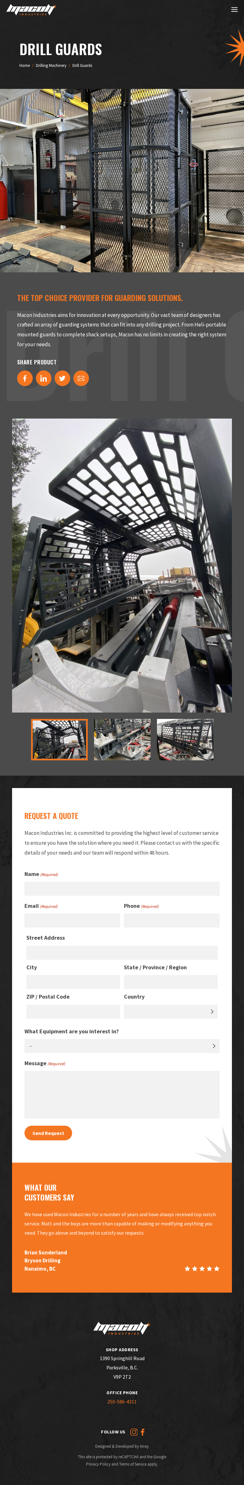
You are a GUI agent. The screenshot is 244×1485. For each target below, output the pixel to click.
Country (134, 996)
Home (24, 65)
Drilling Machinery (51, 65)
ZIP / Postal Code (48, 996)
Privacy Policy (98, 1464)
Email (41, 905)
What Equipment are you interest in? (71, 1031)
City (31, 967)
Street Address (45, 937)
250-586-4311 (122, 1401)
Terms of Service (132, 1464)
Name (41, 874)
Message (44, 1063)
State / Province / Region (155, 967)
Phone (141, 905)
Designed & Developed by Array (122, 1446)
